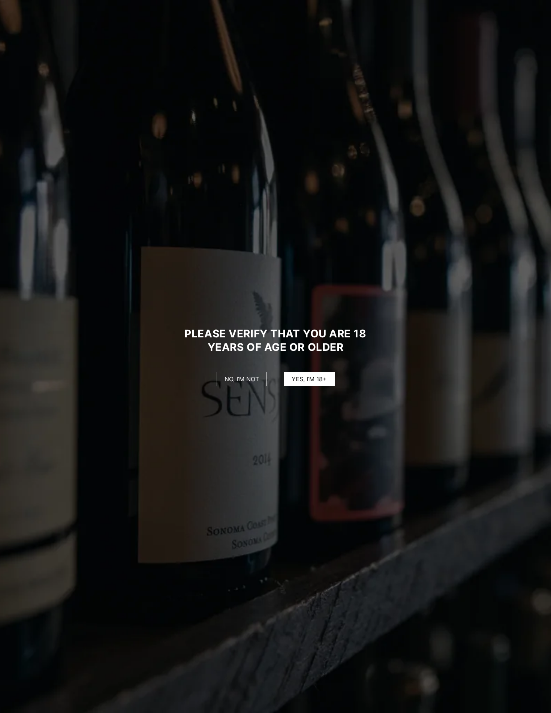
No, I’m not (242, 379)
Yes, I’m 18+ (309, 379)
